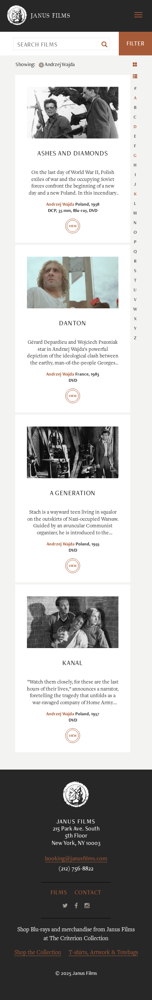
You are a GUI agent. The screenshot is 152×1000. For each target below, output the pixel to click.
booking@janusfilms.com (76, 859)
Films (59, 893)
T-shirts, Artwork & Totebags (103, 953)
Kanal (72, 663)
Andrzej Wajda (60, 204)
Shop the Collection (37, 953)
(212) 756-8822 (76, 869)
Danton (72, 324)
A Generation (73, 493)
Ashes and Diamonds (72, 154)
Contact (88, 893)
